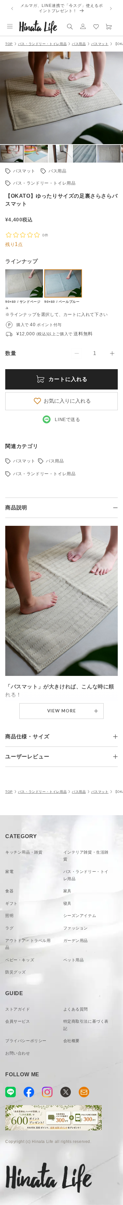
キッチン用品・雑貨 (23, 852)
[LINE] (10, 1092)
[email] (84, 1092)
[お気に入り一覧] (96, 26)
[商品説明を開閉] (115, 507)
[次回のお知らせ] (111, 8)
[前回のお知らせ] (12, 8)
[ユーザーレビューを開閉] (115, 756)
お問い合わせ (17, 1053)
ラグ (9, 928)
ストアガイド (17, 1009)
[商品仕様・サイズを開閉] (115, 736)
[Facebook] (29, 1092)
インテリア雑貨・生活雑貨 (86, 856)
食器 (9, 891)
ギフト (11, 903)
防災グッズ (15, 972)
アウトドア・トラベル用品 (28, 944)
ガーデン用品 (75, 940)
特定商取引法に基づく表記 (86, 1025)
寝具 (67, 903)
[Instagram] (47, 1092)
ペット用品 (73, 960)
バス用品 (79, 44)
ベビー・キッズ (19, 960)
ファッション (75, 928)
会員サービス (17, 1021)
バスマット (100, 44)
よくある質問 (75, 1009)
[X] (65, 1092)
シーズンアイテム (79, 915)
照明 (9, 915)
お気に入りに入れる (67, 401)
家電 (9, 871)
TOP (9, 44)
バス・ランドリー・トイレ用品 (42, 44)
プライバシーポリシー (26, 1040)
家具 (67, 891)
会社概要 (71, 1040)
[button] (10, 26)
